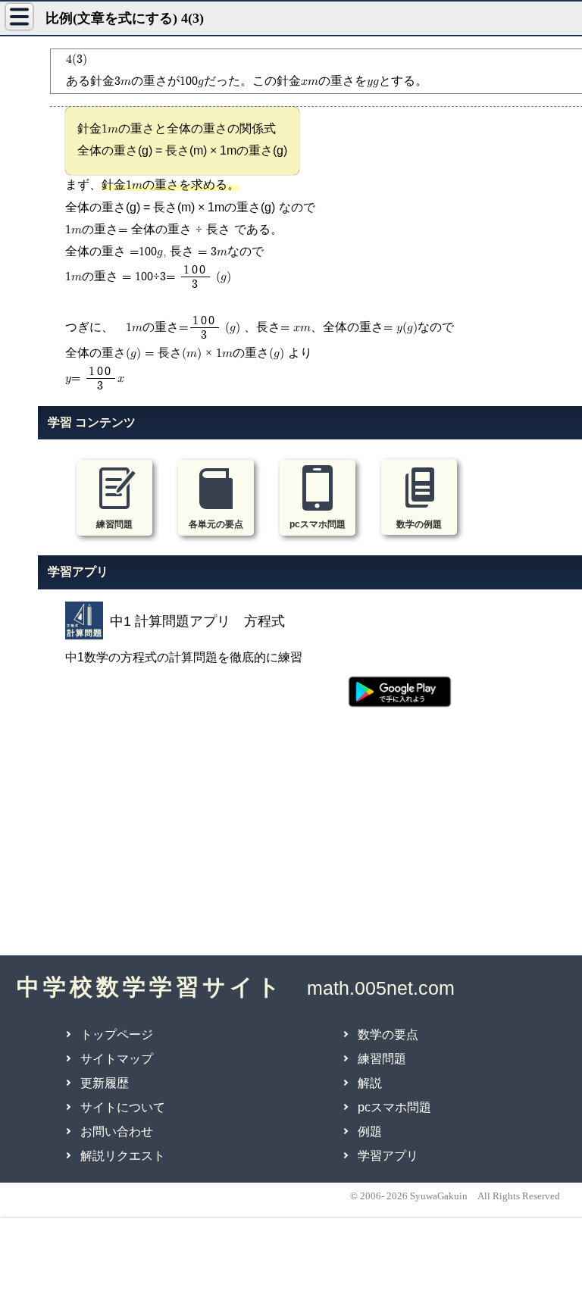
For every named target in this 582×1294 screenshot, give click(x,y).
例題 (370, 1131)
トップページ (116, 1034)
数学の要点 (388, 1034)
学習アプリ (388, 1155)
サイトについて (122, 1107)
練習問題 (382, 1058)
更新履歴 (104, 1083)
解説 (370, 1083)
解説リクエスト (122, 1155)
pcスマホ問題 (394, 1107)
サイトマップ (116, 1058)
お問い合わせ (116, 1131)
